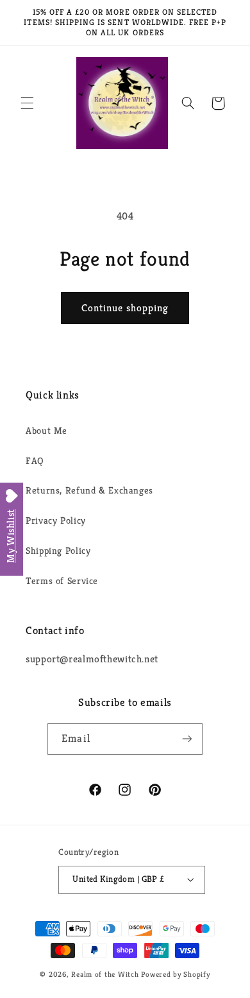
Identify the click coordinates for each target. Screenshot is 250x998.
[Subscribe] (186, 739)
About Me (46, 430)
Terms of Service (62, 581)
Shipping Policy (58, 550)
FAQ (35, 461)
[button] (27, 103)
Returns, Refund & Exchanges (89, 490)
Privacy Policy (56, 520)
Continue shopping (125, 308)
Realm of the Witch (104, 974)
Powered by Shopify (175, 974)
